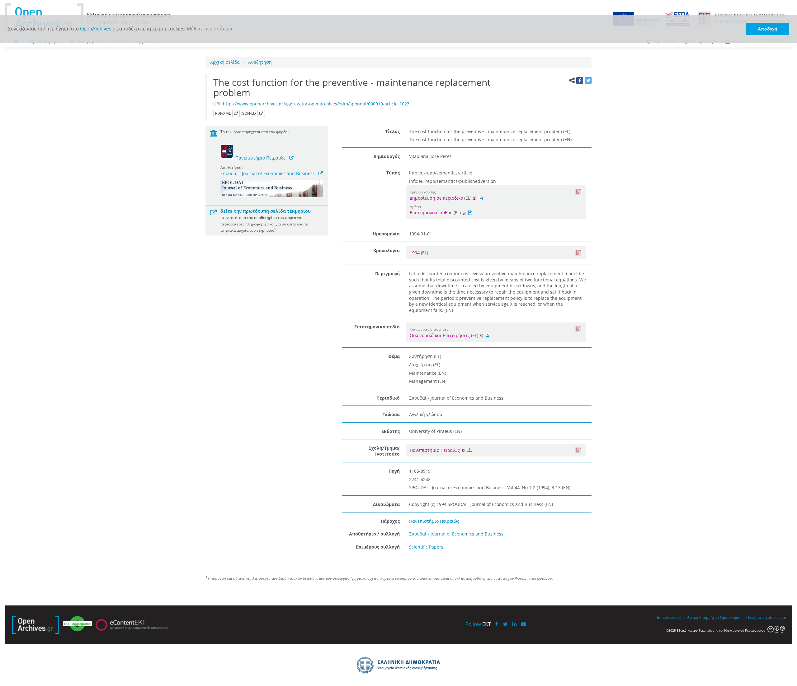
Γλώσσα (391, 414)
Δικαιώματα (386, 504)
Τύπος (393, 173)
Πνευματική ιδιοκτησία (766, 617)
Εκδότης (390, 431)
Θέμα (394, 356)
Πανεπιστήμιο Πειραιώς (260, 158)
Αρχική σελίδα (225, 62)
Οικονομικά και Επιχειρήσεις (440, 335)
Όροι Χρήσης (731, 617)
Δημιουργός (387, 156)
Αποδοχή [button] (767, 28)
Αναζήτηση (259, 62)
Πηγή (394, 471)
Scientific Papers (426, 547)
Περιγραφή (387, 273)
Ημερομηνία (386, 234)
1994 (415, 253)
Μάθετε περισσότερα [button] (209, 28)
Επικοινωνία (668, 617)
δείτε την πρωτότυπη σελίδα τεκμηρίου (265, 211)
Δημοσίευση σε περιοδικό (436, 198)
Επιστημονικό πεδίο (377, 327)
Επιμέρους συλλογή (378, 547)
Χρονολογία (386, 250)
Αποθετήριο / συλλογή (374, 534)
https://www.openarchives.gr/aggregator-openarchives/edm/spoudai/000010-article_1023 (316, 104)
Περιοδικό (388, 398)
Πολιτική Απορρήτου (701, 617)
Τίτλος (392, 131)
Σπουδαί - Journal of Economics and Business (267, 173)
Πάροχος (390, 521)
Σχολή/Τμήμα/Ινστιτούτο (384, 451)
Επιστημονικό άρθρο (431, 213)
